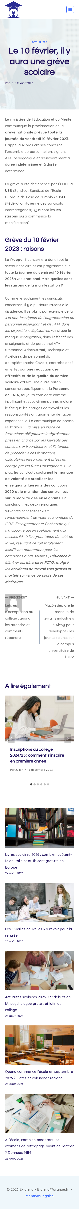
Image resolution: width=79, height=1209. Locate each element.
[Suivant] (67, 738)
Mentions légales (39, 1196)
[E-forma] (13, 9)
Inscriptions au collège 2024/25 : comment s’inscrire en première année (37, 755)
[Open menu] (70, 9)
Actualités (40, 42)
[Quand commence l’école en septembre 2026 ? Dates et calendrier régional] (39, 1045)
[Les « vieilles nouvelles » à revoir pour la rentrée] (39, 902)
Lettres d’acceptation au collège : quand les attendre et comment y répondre (19, 618)
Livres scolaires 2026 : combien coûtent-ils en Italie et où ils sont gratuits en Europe (38, 860)
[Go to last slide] (11, 738)
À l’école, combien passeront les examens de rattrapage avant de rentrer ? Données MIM (39, 1146)
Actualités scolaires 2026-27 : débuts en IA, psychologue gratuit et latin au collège (38, 1003)
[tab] (31, 784)
